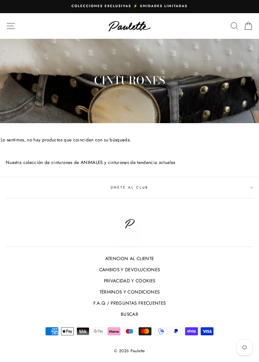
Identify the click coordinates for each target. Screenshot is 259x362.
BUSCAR (129, 314)
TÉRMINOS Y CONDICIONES (129, 291)
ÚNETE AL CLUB (130, 187)
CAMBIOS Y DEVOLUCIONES (129, 269)
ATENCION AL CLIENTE (129, 258)
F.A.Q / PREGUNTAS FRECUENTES (129, 303)
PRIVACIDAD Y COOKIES (129, 280)
